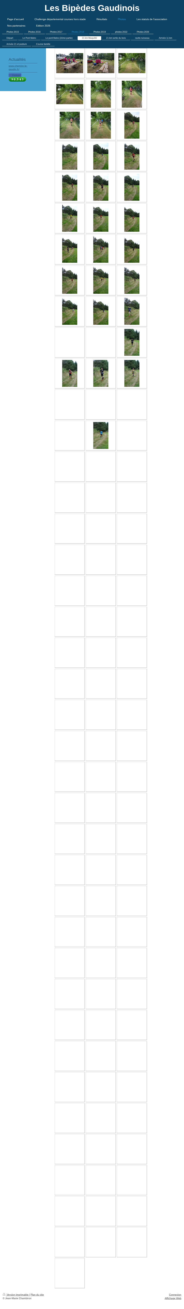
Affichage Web (173, 1298)
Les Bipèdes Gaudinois (92, 8)
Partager (16, 75)
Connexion (175, 1294)
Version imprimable (17, 1294)
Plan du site (37, 1294)
